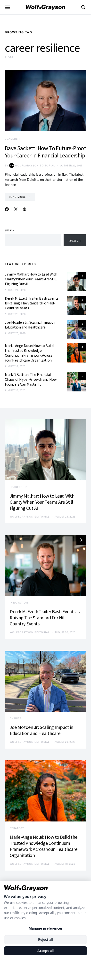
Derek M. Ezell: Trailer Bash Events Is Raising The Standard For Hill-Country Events (31, 303)
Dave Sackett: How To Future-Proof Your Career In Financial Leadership (45, 151)
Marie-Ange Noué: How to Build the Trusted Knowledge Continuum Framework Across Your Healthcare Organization (29, 353)
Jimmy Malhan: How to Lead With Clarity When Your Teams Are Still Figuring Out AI (31, 279)
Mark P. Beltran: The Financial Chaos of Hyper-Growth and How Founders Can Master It (30, 379)
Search (9, 230)
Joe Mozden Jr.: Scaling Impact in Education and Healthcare (31, 324)
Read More (17, 196)
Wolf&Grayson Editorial (35, 165)
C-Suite (16, 718)
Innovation (19, 602)
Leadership (14, 138)
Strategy (17, 828)
